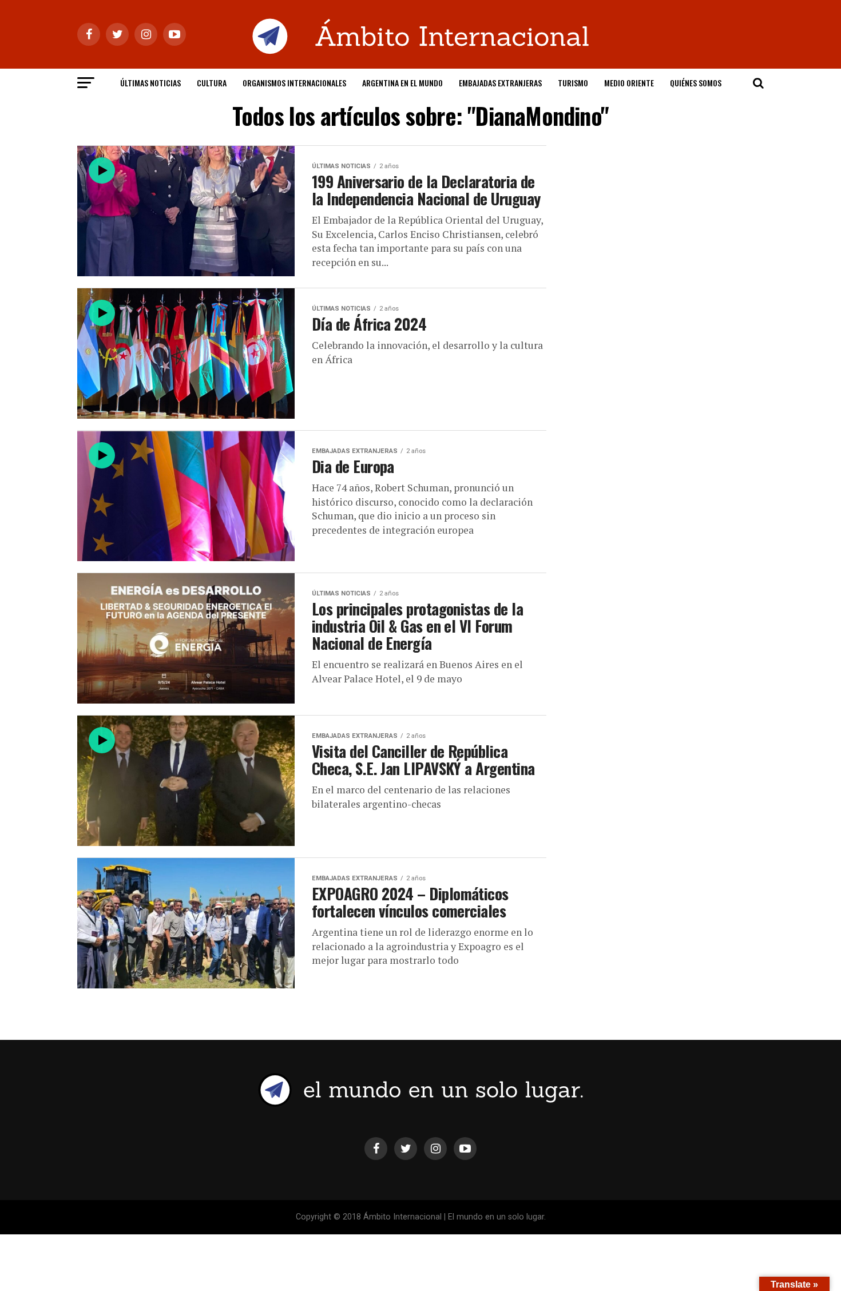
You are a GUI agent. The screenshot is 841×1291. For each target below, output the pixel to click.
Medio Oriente (629, 83)
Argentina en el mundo (402, 83)
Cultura (212, 83)
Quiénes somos (695, 83)
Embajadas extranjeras (500, 83)
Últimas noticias (150, 83)
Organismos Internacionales (294, 83)
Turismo (573, 83)
